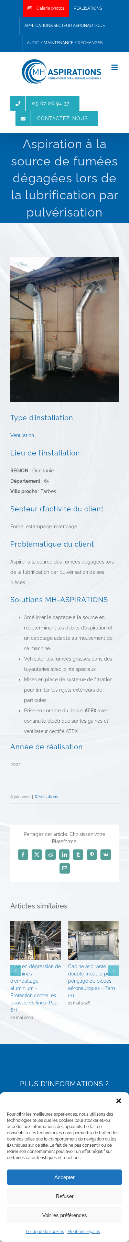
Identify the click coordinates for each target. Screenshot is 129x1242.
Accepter (64, 1177)
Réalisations (46, 797)
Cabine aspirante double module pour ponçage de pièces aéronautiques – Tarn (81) (91, 981)
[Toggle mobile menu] (115, 67)
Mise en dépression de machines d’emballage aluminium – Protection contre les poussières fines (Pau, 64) (35, 988)
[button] (118, 1100)
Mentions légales (83, 1231)
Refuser (65, 1196)
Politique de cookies (45, 1231)
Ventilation (22, 435)
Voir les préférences (64, 1215)
